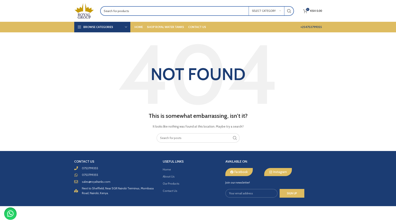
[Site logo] (84, 10)
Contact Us (170, 191)
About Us (169, 176)
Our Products (171, 183)
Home (167, 169)
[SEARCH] (289, 11)
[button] (10, 213)
